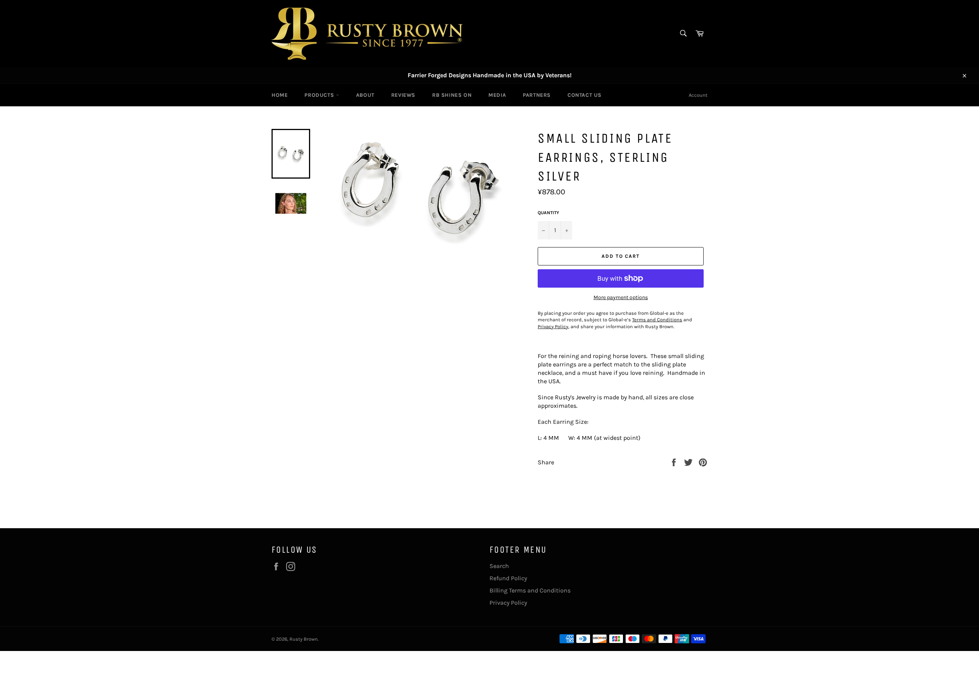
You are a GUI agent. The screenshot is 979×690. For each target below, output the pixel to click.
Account (698, 95)
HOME (280, 95)
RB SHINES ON (452, 95)
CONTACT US (585, 95)
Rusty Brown (303, 639)
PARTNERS (537, 95)
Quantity (548, 212)
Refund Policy (508, 578)
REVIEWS (403, 95)
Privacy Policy (508, 602)
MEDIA (497, 95)
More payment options (621, 297)
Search (499, 566)
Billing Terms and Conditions (530, 590)
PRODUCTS (319, 95)
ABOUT (365, 95)
